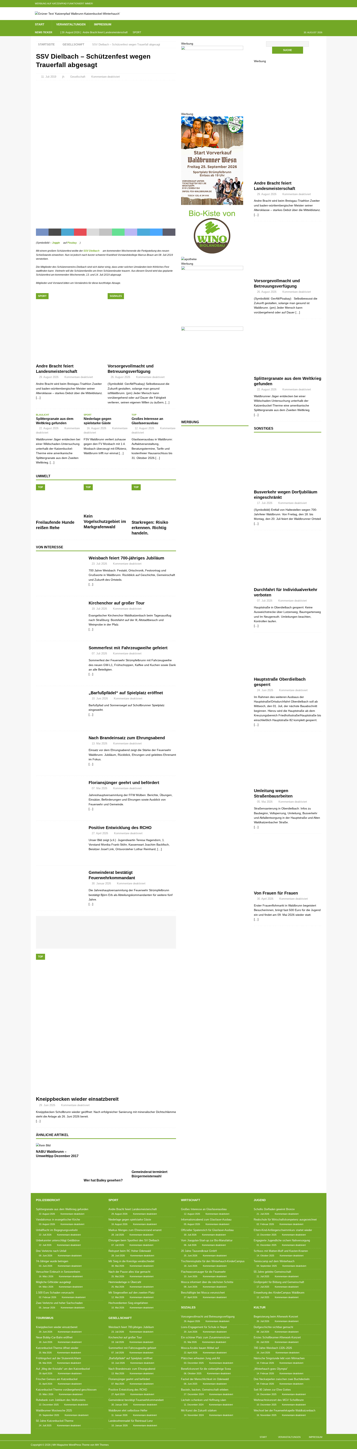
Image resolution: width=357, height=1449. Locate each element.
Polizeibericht (48, 1200)
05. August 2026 (192, 1224)
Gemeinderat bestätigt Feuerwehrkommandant (136, 1400)
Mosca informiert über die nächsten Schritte (207, 1282)
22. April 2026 (190, 1352)
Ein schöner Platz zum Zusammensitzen (205, 1337)
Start (39, 24)
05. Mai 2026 (265, 801)
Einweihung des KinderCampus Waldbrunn (279, 1292)
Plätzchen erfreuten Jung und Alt (200, 1358)
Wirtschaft (190, 1200)
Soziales (188, 1307)
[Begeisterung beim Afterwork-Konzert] (50, 925)
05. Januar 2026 (47, 1307)
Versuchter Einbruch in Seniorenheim (58, 1271)
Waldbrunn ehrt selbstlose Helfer (127, 1410)
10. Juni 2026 (100, 698)
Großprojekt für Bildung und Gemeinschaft (279, 1282)
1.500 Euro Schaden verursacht (55, 1292)
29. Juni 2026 (47, 1105)
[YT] (306, 3)
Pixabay (72, 242)
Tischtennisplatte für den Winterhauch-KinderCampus (213, 1261)
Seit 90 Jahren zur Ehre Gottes (272, 1389)
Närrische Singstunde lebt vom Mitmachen (279, 1358)
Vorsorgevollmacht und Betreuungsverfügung (207, 1316)
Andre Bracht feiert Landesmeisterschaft (132, 1209)
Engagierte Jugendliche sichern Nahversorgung (282, 1240)
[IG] (314, 3)
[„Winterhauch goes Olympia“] (142, 925)
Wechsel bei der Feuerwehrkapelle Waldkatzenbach (284, 1410)
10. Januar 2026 (119, 1425)
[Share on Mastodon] (131, 232)
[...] (167, 402)
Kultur (259, 1307)
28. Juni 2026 (118, 1255)
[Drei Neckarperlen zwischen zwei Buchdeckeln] (160, 925)
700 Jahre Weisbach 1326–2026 (273, 1347)
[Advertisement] (212, 497)
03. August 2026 (47, 1224)
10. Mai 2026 (117, 1307)
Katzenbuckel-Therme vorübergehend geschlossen (66, 1389)
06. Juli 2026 (190, 1245)
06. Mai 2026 (45, 1363)
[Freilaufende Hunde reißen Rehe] (58, 501)
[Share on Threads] (169, 232)
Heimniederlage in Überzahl (124, 1282)
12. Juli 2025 (263, 1297)
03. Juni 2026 (45, 1266)
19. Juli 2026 (99, 608)
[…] (91, 584)
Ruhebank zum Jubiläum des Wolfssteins (61, 1400)
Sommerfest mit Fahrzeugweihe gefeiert (128, 648)
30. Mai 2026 (117, 1266)
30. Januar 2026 (101, 883)
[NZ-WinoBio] (212, 254)
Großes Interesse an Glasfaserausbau (204, 1209)
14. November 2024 (194, 1415)
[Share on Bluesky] (156, 232)
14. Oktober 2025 (265, 1255)
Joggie (56, 242)
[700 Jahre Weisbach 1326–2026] (105, 925)
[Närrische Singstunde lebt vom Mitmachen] (123, 925)
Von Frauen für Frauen (276, 893)
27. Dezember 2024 (194, 1394)
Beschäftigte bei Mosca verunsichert (203, 1292)
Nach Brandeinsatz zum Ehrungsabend (127, 738)
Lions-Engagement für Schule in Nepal (204, 1327)
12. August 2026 (144, 428)
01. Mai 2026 (190, 1342)
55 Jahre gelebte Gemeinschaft (272, 1271)
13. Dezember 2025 (266, 1234)
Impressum (102, 24)
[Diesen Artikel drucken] (105, 232)
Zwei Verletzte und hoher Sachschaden (59, 1302)
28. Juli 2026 (117, 1234)
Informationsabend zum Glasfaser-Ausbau (206, 1219)
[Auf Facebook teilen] (42, 232)
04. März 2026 (46, 1286)
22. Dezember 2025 (49, 1404)
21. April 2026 (45, 1384)
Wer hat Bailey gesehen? (103, 1180)
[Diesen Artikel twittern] (55, 232)
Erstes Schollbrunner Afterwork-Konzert (277, 1337)
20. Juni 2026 (190, 1332)
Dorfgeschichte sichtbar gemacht (273, 1327)
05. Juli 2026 (263, 1342)
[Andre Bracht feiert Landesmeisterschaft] (70, 327)
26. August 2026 (120, 377)
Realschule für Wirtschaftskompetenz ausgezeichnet (285, 1219)
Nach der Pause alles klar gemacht (129, 1271)
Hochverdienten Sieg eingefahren (128, 1302)
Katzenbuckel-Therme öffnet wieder (57, 1347)
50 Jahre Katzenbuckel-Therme (54, 1420)
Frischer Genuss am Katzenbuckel (56, 1379)
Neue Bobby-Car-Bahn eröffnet (54, 1337)
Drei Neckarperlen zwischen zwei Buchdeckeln (281, 1379)
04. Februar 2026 (265, 1384)
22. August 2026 (48, 428)
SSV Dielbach (91, 250)
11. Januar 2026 (119, 1415)
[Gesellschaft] (60, 573)
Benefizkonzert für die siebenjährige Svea (206, 1368)
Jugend (260, 1200)
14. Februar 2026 (265, 1373)
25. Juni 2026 (190, 1255)
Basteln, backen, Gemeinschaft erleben (204, 1389)
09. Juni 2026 (45, 1255)
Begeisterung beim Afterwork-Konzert (276, 1316)
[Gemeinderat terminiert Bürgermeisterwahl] (154, 1155)
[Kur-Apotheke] (212, 104)
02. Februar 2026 (47, 1297)
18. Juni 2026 (45, 1342)
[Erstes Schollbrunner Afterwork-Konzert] (87, 925)
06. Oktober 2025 (192, 1373)
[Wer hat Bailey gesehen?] (106, 1159)
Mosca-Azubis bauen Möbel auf (200, 1347)
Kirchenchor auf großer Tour (117, 603)
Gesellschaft (77, 76)
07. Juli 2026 (99, 653)
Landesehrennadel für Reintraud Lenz (130, 1420)
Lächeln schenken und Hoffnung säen (203, 1400)
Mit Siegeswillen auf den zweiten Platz (131, 1292)
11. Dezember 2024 (193, 1404)
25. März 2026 (46, 1394)
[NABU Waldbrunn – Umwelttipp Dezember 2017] (58, 1145)
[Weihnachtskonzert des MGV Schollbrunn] (114, 940)
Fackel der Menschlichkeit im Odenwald (205, 1379)
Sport (113, 1200)
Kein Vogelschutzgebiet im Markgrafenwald (105, 521)
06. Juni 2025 (190, 1384)
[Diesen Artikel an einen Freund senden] (93, 232)
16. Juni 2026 (263, 1352)
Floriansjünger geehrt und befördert (124, 782)
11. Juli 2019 (48, 76)
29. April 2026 (45, 1373)
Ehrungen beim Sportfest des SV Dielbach (133, 1240)
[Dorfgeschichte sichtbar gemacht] (68, 925)
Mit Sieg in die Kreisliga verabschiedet (131, 1261)
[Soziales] (287, 250)
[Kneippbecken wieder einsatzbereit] (106, 1024)
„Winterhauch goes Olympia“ (271, 1368)
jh (63, 76)
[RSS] (322, 3)
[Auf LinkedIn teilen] (67, 232)
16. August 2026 (96, 428)
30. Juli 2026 (190, 1234)
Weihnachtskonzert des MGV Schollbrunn (279, 1400)
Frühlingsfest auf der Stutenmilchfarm (58, 1358)
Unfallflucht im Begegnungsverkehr (57, 1230)
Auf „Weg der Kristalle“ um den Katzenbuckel (63, 1368)
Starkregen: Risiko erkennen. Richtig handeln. (150, 527)
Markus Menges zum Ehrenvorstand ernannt (135, 1230)
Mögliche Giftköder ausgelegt (53, 1282)
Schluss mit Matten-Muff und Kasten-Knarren (281, 1250)
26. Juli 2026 (263, 1321)
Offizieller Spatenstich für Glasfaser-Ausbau (207, 1230)
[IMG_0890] (212, 202)
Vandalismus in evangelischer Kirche (58, 1219)
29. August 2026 (48, 377)
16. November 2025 (266, 1415)
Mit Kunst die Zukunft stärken (199, 1410)
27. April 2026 (100, 833)
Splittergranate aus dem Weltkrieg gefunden (62, 1209)
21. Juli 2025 (263, 1276)
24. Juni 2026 (265, 690)
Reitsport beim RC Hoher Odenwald (129, 1250)
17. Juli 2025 (263, 1286)
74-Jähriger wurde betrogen (52, 1261)
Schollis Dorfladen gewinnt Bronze (274, 1209)
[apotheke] (189, 259)
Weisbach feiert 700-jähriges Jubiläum (126, 558)
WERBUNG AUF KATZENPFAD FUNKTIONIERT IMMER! (64, 3)
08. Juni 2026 (190, 1286)
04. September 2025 (267, 1266)
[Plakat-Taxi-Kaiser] (212, 412)
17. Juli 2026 (264, 503)
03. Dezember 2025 (194, 1363)
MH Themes (102, 1444)
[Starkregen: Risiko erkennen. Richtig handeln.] (154, 501)
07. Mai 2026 (99, 788)
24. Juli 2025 (45, 1425)
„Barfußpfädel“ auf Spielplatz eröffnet (126, 693)
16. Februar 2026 (265, 1363)
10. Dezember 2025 (266, 1404)
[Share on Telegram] (143, 232)
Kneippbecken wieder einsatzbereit (77, 1099)
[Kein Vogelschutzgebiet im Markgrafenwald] (106, 497)
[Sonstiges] (287, 462)
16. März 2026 (46, 1276)
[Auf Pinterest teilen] (80, 232)
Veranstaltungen (71, 24)
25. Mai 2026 (45, 1352)
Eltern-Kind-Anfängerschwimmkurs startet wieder (283, 1230)
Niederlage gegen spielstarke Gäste (129, 1219)
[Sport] (287, 153)
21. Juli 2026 (263, 1214)
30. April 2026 (265, 898)
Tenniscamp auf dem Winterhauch (274, 1261)
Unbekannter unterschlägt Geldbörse (58, 1240)
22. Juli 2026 (45, 1234)
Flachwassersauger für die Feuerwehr (203, 1271)
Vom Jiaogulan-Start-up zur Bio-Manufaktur (206, 1240)
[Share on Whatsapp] (118, 232)
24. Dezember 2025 (266, 1394)
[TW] (298, 3)
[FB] (290, 3)
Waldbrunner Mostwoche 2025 (54, 1410)
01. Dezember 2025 (266, 1245)
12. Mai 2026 (117, 1297)
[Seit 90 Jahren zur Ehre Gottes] (96, 939)
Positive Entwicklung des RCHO (120, 827)
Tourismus (44, 1318)
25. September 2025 (49, 1415)
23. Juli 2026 (99, 563)
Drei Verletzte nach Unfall (51, 1250)
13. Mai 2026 (99, 743)
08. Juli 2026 (263, 1332)
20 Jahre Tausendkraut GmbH (199, 1250)
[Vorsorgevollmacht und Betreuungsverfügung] (142, 327)
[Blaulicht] (287, 348)
